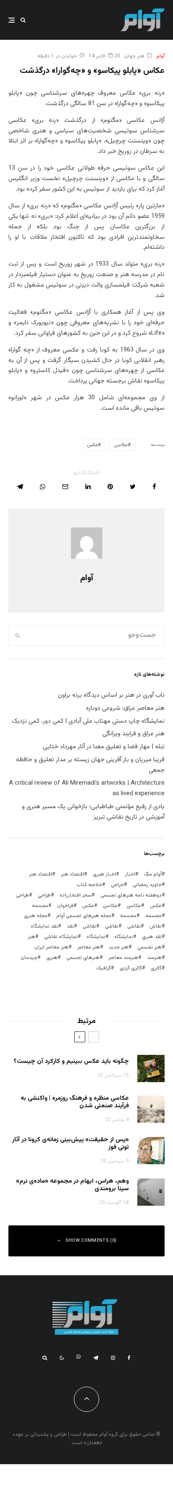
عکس (92, 445)
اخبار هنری (104, 874)
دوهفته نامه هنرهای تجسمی (131, 895)
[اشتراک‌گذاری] (154, 486)
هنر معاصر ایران (51, 947)
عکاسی (121, 445)
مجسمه (40, 906)
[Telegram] (96, 1358)
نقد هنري (152, 937)
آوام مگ (153, 874)
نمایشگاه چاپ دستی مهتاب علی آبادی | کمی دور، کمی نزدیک (88, 721)
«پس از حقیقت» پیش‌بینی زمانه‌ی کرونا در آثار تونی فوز (70, 1143)
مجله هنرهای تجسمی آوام (83, 916)
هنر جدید (118, 947)
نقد (70, 926)
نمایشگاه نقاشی (61, 937)
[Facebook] (129, 1358)
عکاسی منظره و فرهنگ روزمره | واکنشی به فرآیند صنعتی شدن (75, 1102)
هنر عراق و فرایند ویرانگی (133, 734)
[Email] (65, 486)
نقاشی (134, 926)
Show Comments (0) (91, 1240)
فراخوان (65, 906)
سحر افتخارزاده (76, 895)
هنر (31, 937)
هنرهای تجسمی (83, 957)
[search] (18, 635)
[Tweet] (133, 486)
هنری (52, 957)
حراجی (117, 885)
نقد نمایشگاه (44, 926)
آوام (160, 56)
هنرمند (154, 957)
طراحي (44, 895)
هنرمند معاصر (123, 957)
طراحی (22, 895)
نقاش (155, 926)
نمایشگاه (95, 937)
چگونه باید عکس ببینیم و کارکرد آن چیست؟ (71, 1061)
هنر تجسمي (149, 947)
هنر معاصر (88, 947)
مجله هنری (35, 916)
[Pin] (110, 486)
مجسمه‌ (128, 916)
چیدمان (29, 957)
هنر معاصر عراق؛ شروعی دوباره (125, 708)
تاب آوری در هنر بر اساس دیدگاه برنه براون (111, 695)
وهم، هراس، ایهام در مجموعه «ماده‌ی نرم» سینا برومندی (72, 1185)
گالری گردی (131, 968)
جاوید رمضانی (147, 885)
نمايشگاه (123, 937)
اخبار (130, 874)
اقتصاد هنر (72, 874)
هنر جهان (134, 56)
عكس (156, 906)
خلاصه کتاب (89, 885)
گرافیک (103, 968)
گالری (156, 968)
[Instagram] (113, 1358)
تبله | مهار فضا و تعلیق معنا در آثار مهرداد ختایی (104, 747)
